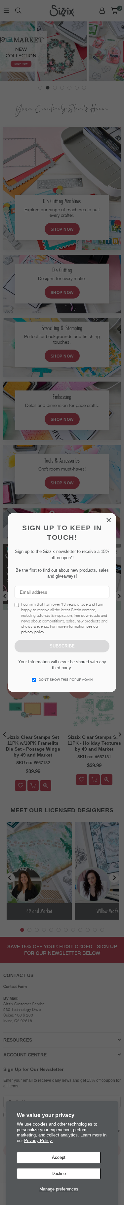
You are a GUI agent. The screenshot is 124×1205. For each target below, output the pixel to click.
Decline (59, 1173)
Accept (58, 1157)
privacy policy (32, 631)
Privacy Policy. (38, 1140)
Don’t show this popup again (66, 679)
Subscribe (62, 646)
